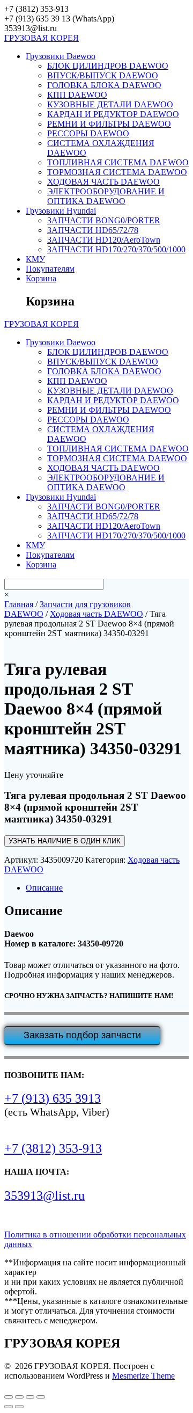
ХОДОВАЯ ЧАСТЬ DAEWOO (103, 181)
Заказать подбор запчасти (82, 1035)
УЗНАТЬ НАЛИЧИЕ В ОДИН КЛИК (65, 841)
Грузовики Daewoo (60, 56)
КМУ (35, 259)
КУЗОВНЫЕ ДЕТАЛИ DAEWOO (110, 104)
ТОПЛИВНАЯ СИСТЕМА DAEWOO (118, 162)
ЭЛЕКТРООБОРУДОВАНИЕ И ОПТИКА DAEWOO (106, 196)
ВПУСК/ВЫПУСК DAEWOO (102, 75)
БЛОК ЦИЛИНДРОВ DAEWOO (107, 65)
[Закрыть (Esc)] (40, 1397)
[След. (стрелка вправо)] (19, 1406)
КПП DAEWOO (77, 94)
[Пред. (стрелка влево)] (8, 1406)
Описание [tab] (44, 887)
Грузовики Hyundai (61, 210)
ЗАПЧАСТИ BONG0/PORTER (103, 220)
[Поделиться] (30, 1397)
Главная (18, 604)
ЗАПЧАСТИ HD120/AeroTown (103, 239)
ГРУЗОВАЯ (41, 37)
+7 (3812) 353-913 (53, 1148)
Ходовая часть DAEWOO (96, 613)
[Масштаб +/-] (8, 1397)
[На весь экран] (19, 1397)
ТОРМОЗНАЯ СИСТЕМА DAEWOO (117, 172)
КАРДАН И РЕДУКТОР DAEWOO (113, 114)
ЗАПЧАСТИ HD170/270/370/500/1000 (116, 249)
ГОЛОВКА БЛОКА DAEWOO (104, 85)
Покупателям (50, 268)
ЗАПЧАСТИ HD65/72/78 (92, 230)
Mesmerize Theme (143, 1375)
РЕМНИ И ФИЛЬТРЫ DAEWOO (109, 123)
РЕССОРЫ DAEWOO (88, 133)
